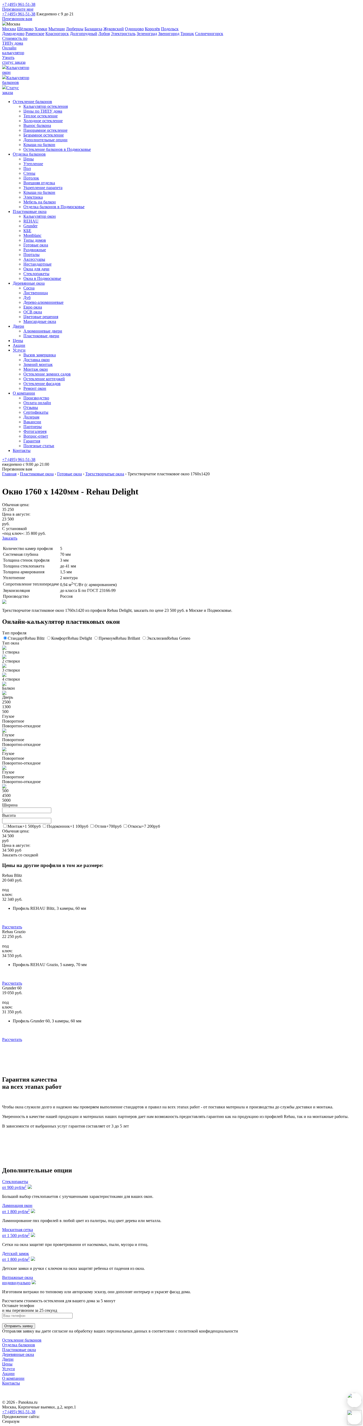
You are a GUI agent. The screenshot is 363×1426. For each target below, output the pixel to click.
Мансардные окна (39, 321)
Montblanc (32, 235)
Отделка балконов (29, 154)
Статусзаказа (10, 90)
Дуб (27, 297)
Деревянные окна (29, 283)
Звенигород (168, 33)
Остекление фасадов (42, 383)
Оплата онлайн (37, 402)
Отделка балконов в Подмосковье (54, 206)
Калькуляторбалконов (15, 80)
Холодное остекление (43, 120)
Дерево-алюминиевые (43, 302)
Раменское (35, 33)
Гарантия (31, 441)
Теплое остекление (40, 116)
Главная (9, 474)
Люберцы (74, 29)
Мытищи (56, 29)
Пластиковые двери (41, 336)
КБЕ (27, 230)
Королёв (152, 29)
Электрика (33, 197)
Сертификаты (35, 412)
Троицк (187, 33)
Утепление (33, 163)
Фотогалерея (35, 431)
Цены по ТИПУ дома (42, 111)
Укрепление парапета (42, 187)
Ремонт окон (34, 388)
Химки (41, 29)
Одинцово (134, 29)
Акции (19, 345)
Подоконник (67, 826)
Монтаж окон (35, 369)
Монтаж (24, 826)
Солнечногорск (209, 33)
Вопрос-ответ (35, 436)
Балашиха (93, 29)
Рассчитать (12, 927)
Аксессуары (34, 259)
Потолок (31, 178)
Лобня (104, 33)
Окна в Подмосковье (42, 278)
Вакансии (32, 422)
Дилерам (31, 417)
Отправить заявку (18, 1326)
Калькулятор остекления (45, 106)
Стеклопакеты (36, 273)
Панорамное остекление (45, 130)
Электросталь (123, 33)
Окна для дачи (36, 269)
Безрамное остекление (43, 135)
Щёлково (25, 29)
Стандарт (26, 638)
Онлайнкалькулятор (13, 50)
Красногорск (57, 33)
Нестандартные (37, 264)
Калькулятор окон (39, 216)
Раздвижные (34, 249)
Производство (36, 398)
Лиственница (35, 293)
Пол (27, 168)
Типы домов (34, 240)
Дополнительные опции (45, 140)
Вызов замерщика (39, 355)
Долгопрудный (83, 33)
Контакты (22, 450)
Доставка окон (36, 359)
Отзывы (30, 407)
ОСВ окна (32, 312)
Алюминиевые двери (42, 331)
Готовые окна (35, 245)
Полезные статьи (38, 445)
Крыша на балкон (39, 144)
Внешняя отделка (39, 183)
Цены (28, 159)
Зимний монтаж (38, 364)
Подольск (170, 29)
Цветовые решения (40, 316)
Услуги (19, 350)
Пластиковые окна (30, 211)
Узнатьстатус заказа (14, 60)
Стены (29, 173)
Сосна (29, 288)
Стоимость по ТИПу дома (14, 40)
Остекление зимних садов (47, 374)
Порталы (31, 254)
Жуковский (113, 29)
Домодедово (13, 33)
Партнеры (32, 426)
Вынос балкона (37, 125)
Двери (18, 326)
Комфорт (71, 638)
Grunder (30, 226)
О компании (24, 393)
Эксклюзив (168, 638)
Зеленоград (147, 33)
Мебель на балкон (39, 202)
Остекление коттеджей (44, 379)
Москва (9, 29)
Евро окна (32, 307)
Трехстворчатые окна (104, 474)
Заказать (9, 538)
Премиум (119, 638)
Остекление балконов (32, 101)
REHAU (31, 221)
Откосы (144, 826)
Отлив (108, 826)
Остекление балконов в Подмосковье (57, 149)
